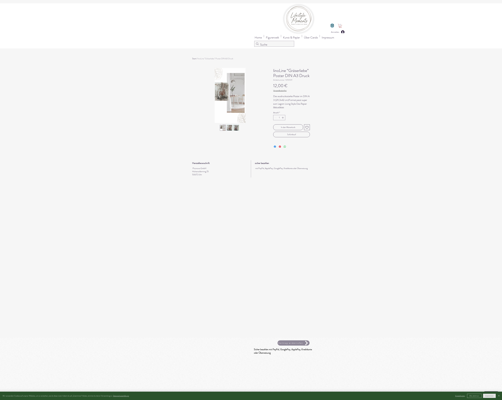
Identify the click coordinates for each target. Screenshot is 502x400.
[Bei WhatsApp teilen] (284, 146)
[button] (340, 26)
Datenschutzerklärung (121, 396)
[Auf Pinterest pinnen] (279, 146)
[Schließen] (498, 396)
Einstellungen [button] (460, 396)
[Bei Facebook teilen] (274, 146)
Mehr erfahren (278, 107)
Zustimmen (489, 396)
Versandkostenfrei (280, 90)
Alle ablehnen (474, 396)
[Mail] (332, 25)
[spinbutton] (279, 117)
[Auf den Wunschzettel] (307, 127)
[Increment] (283, 117)
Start (194, 58)
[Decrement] (275, 117)
